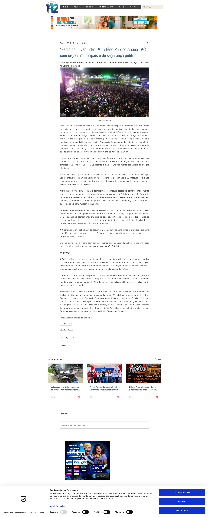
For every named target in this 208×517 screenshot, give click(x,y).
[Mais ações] (147, 42)
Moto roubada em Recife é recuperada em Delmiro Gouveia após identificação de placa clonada (65, 388)
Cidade (63, 330)
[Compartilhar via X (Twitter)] (67, 338)
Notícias (70, 330)
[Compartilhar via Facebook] (61, 338)
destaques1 (66, 324)
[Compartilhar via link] (73, 338)
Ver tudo (158, 359)
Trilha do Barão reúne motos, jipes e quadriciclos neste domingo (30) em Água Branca (142, 388)
